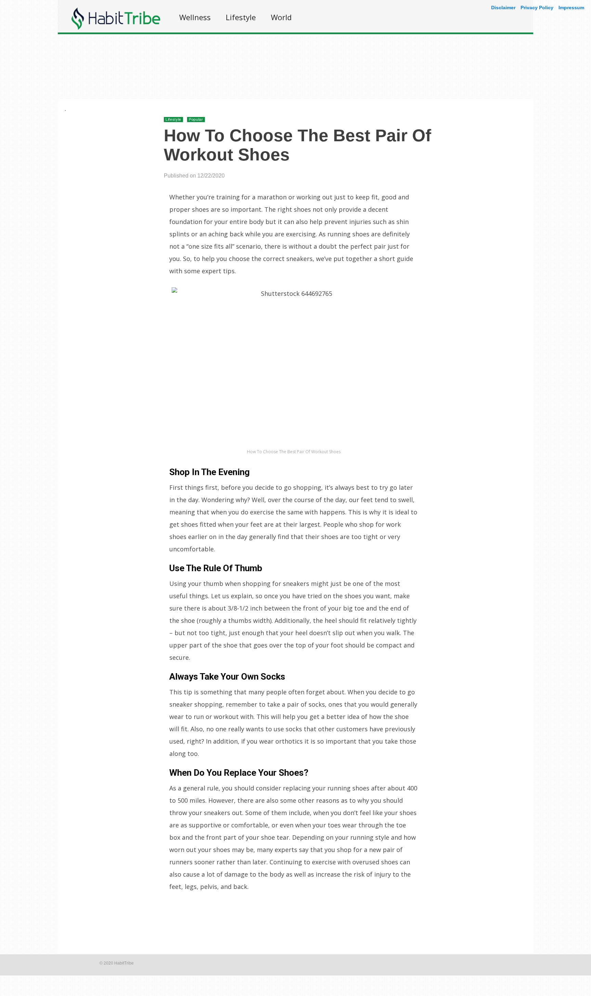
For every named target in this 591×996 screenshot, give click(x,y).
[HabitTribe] (115, 28)
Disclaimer (503, 7)
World (281, 17)
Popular (196, 119)
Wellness (195, 17)
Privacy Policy (537, 7)
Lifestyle (241, 17)
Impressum (571, 7)
